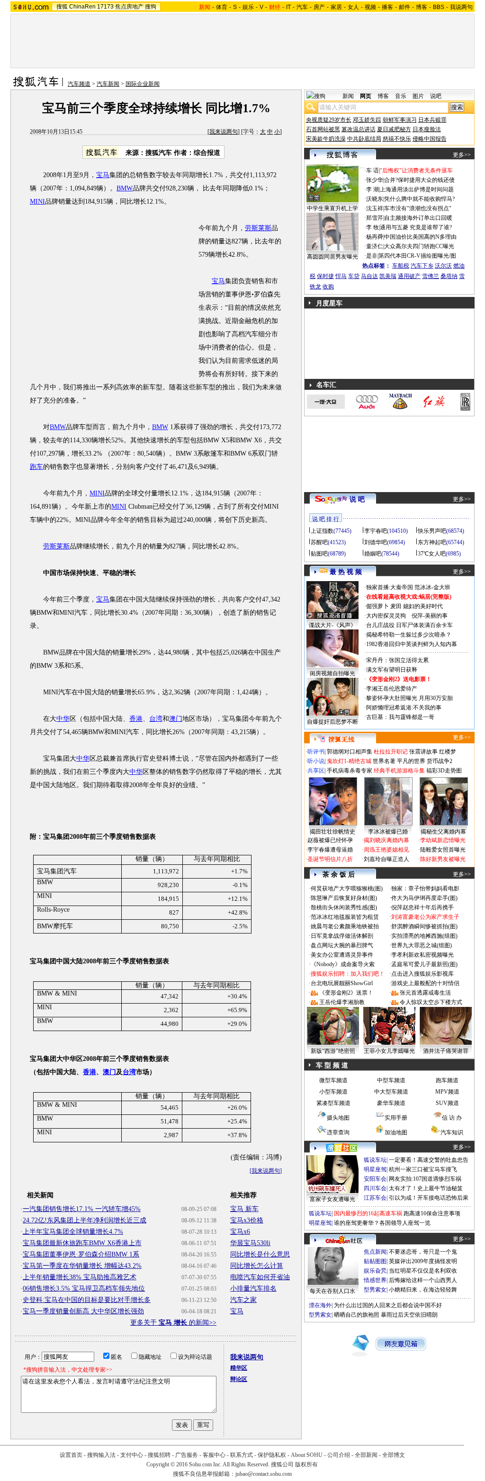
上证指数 (322, 531)
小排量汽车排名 (253, 1288)
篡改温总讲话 (358, 129)
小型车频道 (333, 1091)
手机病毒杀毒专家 (349, 770)
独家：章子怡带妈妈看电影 (425, 888)
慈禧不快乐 (397, 138)
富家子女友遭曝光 (332, 1199)
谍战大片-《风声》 (332, 625)
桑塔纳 (449, 276)
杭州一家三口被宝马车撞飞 (423, 1169)
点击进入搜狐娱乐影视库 (422, 973)
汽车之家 (243, 1299)
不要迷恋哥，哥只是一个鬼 (423, 1251)
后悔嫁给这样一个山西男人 (423, 1280)
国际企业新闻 (143, 84)
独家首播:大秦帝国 (389, 587)
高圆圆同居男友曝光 (332, 256)
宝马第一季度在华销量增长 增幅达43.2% (82, 1265)
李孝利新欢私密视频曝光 (422, 954)
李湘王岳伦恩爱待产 (391, 688)
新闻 (348, 96)
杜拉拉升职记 (391, 751)
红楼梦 (447, 751)
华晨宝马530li (250, 1243)
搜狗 (150, 6)
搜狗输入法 (101, 1455)
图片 (418, 96)
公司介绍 (338, 1455)
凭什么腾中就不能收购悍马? (419, 199)
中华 (63, 718)
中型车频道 (391, 1080)
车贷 (353, 276)
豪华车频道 (391, 1103)
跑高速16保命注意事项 (432, 1213)
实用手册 (396, 1117)
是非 (371, 255)
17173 (105, 6)
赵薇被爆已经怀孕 (330, 840)
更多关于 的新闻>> (173, 1322)
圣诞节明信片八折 (330, 859)
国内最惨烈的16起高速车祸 (368, 1213)
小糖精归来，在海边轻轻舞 (423, 1289)
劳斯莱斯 (258, 228)
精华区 (238, 1367)
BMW (125, 188)
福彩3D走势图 (444, 770)
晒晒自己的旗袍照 (356, 1314)
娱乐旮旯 (375, 1270)
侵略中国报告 (430, 138)
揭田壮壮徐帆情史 (332, 831)
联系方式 (241, 1455)
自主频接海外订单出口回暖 (418, 218)
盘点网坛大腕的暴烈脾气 (342, 945)
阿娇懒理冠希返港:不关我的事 (403, 707)
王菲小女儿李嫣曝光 (389, 1051)
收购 (328, 286)
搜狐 (62, 6)
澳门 (175, 718)
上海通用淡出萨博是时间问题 (417, 189)
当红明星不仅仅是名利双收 (423, 1270)
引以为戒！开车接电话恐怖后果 (428, 1197)
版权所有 (306, 1464)
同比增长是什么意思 (260, 1254)
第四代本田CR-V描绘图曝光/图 (417, 255)
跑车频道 (447, 1080)
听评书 (315, 751)
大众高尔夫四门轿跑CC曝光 (419, 246)
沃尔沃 (443, 265)
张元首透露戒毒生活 (425, 992)
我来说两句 (223, 131)
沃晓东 (374, 199)
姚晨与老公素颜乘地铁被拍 (345, 926)
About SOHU (307, 1455)
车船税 (400, 265)
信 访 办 (452, 1117)
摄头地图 (338, 1117)
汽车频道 (79, 84)
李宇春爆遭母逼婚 (330, 849)
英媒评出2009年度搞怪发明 (423, 1261)
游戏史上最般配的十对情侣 (425, 983)
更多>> (462, 155)
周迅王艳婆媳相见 (386, 849)
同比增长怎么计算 (256, 1265)
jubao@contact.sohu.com (263, 1474)
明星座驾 (375, 1169)
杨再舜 (374, 236)
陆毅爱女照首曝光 (443, 849)
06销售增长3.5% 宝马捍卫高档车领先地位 (84, 1288)
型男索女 (375, 1289)
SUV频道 (447, 1103)
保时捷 (325, 276)
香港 (136, 718)
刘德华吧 (375, 542)
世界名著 (384, 761)
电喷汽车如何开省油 (260, 1277)
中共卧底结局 (364, 138)
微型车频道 (333, 1080)
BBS (438, 7)
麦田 (396, 606)
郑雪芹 (374, 218)
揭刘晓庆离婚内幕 (386, 840)
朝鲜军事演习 (400, 120)
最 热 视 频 (346, 571)
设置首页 (71, 1455)
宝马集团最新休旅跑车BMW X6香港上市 (82, 1243)
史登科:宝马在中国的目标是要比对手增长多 (87, 1299)
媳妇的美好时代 (423, 606)
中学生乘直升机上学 (332, 208)
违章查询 (338, 1132)
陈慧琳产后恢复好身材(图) (344, 898)
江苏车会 (375, 1197)
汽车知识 (451, 1132)
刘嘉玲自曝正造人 (386, 859)
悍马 (341, 276)
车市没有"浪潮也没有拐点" (417, 208)
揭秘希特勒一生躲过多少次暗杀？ (408, 634)
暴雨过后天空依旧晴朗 (409, 1314)
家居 (336, 7)
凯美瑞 (387, 276)
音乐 (400, 96)
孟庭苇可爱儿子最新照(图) (424, 964)
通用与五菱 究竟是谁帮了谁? (416, 227)
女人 (353, 7)
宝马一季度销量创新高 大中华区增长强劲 (83, 1311)
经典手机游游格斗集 (399, 770)
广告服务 (186, 1455)
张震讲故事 (423, 751)
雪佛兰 (430, 276)
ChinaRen (82, 6)
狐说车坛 (375, 1160)
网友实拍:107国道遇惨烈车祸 (425, 1179)
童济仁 (374, 246)
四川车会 (375, 1188)
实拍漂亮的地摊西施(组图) (424, 936)
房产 (319, 7)
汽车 (302, 7)
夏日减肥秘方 (394, 129)
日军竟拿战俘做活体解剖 (342, 936)
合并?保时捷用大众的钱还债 (419, 180)
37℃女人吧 (432, 553)
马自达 (369, 276)
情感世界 (375, 1280)
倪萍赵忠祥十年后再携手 (422, 907)
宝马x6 (240, 1231)
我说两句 (461, 7)
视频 (370, 7)
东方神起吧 (432, 542)
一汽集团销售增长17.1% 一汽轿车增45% (82, 1208)
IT (288, 7)
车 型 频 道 (332, 1065)
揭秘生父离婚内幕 (443, 831)
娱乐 (248, 7)
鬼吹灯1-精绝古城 (349, 761)
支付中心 (131, 1455)
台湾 (155, 718)
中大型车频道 (391, 1091)
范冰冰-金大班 (432, 587)
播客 (387, 7)
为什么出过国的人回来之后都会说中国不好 (388, 1305)
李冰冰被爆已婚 (388, 831)
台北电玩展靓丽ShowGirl (342, 983)
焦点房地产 (129, 6)
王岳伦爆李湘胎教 (342, 1002)
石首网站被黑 (323, 129)
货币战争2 (439, 761)
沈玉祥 (374, 208)
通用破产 (409, 276)
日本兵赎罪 (432, 120)
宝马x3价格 (246, 1220)
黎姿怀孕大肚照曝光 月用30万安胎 (409, 698)
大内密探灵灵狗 (386, 615)
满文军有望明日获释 (391, 669)
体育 (221, 7)
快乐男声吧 (432, 531)
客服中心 (214, 1455)
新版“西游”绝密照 (333, 1051)
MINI (37, 201)
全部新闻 (366, 1455)
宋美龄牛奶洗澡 (326, 138)
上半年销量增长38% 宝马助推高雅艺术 (79, 1277)
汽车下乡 (422, 265)
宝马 (102, 175)
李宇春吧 (375, 531)
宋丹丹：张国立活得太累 (397, 660)
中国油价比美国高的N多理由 (420, 236)
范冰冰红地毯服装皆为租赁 (345, 917)
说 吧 (357, 499)
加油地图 (396, 1132)
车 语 (372, 170)
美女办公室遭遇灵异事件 (342, 954)
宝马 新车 (244, 1208)
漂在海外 (320, 1305)
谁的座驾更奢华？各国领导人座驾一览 (382, 1223)
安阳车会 (375, 1179)
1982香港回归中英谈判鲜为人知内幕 (411, 644)
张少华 (374, 180)
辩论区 (238, 1379)
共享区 (315, 770)
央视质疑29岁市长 (328, 120)
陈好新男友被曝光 (443, 859)
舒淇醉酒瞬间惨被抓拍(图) (424, 926)
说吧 (435, 96)
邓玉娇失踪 (367, 120)
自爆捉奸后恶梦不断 (332, 721)
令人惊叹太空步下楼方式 (431, 1002)
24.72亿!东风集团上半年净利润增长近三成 (84, 1220)
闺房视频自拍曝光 (332, 673)
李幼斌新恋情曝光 (443, 840)
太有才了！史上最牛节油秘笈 (426, 1188)
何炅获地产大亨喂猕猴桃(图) (347, 888)
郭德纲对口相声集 (349, 751)
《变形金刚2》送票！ (346, 992)
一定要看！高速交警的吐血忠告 (428, 1160)
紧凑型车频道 (333, 1103)
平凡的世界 (411, 761)
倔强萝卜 (377, 606)
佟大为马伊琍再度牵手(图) (424, 898)
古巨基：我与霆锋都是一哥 (400, 717)
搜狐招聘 (159, 1455)
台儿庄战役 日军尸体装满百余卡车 (409, 625)
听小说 (315, 761)
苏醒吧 (319, 542)
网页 (365, 96)
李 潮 (372, 189)
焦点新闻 (375, 1251)
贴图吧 (319, 553)
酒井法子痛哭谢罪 (445, 1051)
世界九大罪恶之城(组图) (421, 945)
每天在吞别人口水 (332, 1291)
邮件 (404, 7)
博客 (421, 7)
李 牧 (372, 227)
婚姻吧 (372, 553)
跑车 (36, 466)
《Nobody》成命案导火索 (343, 964)
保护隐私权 (272, 1455)
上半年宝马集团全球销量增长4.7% (73, 1231)
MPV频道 (447, 1091)
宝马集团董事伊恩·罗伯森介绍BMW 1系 (81, 1254)
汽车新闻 (108, 84)
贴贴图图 (375, 1261)
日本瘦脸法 (427, 129)
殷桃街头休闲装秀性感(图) (344, 907)
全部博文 (393, 1455)
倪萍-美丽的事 (430, 615)
